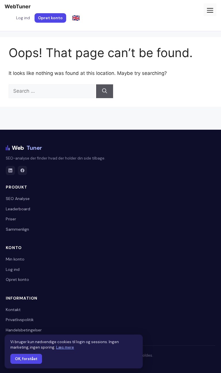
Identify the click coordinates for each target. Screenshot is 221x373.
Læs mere (65, 347)
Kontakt (13, 309)
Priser (11, 219)
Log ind (23, 17)
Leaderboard (18, 208)
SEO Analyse (18, 198)
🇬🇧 (76, 18)
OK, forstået (26, 358)
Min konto (15, 259)
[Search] (104, 91)
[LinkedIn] (10, 170)
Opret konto (50, 17)
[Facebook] (22, 170)
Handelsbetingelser (24, 330)
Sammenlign (17, 229)
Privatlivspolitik (20, 319)
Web (27, 147)
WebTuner (18, 6)
